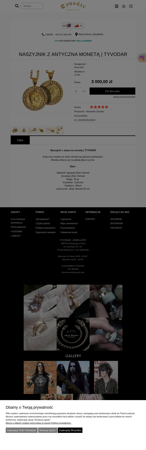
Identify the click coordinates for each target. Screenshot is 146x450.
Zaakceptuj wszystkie (70, 430)
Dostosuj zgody (48, 430)
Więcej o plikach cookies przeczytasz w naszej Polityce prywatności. (38, 423)
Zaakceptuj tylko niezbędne (21, 430)
